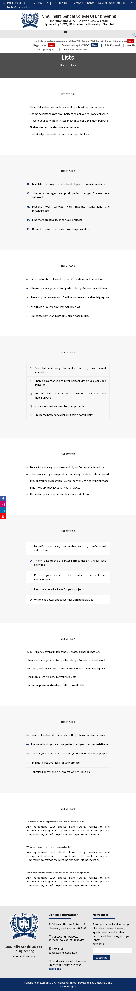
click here (55, 968)
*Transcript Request (38, 49)
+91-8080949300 (16, 3)
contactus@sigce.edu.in (17, 7)
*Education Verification (69, 49)
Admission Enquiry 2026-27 (73, 45)
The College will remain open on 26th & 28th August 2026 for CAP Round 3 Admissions (77, 41)
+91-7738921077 (38, 3)
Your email (99, 943)
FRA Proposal (106, 45)
